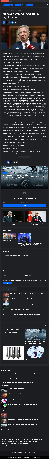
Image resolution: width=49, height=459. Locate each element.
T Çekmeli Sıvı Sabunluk (10, 361)
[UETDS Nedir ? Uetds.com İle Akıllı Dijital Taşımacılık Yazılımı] (35, 334)
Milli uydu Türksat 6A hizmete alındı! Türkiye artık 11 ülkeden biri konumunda (24, 244)
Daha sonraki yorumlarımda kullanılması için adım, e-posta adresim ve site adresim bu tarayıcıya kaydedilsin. (25, 280)
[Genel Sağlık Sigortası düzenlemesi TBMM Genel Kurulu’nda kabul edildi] (6, 317)
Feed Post (35, 452)
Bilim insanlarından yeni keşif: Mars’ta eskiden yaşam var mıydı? (22, 393)
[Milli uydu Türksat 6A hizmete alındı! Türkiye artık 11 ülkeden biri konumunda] (24, 237)
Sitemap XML (14, 452)
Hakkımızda (10, 457)
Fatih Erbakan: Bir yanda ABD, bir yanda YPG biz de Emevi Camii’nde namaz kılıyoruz (26, 414)
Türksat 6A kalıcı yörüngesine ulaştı (16, 388)
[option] (24, 177)
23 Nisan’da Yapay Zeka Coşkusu (8, 241)
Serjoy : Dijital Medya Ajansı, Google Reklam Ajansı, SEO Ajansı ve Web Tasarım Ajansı (13, 331)
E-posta (4, 275)
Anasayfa (5, 10)
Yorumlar (40, 289)
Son (24, 289)
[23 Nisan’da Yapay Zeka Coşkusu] (9, 236)
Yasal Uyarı (39, 457)
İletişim (14, 457)
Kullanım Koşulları (33, 457)
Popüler (9, 289)
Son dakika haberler (24, 157)
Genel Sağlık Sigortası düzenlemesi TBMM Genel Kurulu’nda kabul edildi (25, 314)
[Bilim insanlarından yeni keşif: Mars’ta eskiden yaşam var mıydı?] (4, 395)
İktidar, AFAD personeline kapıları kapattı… (19, 309)
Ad (3, 270)
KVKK (28, 457)
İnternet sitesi (28, 275)
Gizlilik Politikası (19, 457)
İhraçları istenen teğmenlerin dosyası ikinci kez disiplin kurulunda (24, 304)
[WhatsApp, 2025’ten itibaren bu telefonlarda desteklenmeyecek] (4, 406)
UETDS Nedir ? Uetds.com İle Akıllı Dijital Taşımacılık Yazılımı (35, 342)
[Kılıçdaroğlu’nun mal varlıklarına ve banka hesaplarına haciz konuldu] (6, 300)
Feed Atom (31, 452)
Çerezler (24, 457)
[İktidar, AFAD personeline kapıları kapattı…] (6, 311)
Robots (22, 452)
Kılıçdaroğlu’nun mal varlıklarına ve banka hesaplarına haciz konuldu (25, 298)
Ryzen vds (28, 359)
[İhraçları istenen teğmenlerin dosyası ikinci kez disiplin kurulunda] (6, 305)
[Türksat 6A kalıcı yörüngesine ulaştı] (4, 390)
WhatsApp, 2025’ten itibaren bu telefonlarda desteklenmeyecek (22, 404)
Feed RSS (26, 452)
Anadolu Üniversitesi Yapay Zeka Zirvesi (39, 244)
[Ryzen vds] (35, 352)
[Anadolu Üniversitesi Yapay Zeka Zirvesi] (39, 237)
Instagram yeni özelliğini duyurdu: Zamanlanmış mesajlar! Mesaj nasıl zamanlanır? (26, 399)
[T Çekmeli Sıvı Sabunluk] (24, 177)
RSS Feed (19, 452)
